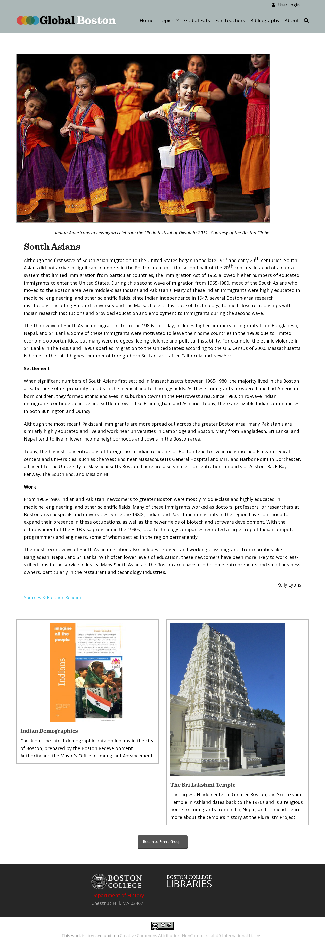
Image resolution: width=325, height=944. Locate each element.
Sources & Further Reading (53, 597)
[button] (306, 20)
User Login (289, 5)
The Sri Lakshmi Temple (203, 784)
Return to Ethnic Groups (162, 841)
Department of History (117, 895)
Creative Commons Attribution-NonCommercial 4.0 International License (192, 935)
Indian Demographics (49, 730)
